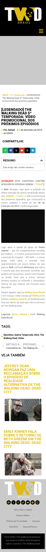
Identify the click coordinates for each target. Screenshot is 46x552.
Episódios (8, 335)
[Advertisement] (23, 60)
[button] (5, 150)
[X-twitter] (13, 502)
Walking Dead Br (18, 299)
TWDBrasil (36, 295)
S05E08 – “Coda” (15, 196)
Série (36, 335)
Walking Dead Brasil (35, 292)
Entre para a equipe (23, 510)
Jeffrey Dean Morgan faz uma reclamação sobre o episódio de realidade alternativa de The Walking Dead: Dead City (22, 379)
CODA (39, 184)
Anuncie (36, 521)
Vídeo (21, 338)
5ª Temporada (17, 95)
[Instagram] (18, 502)
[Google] (37, 502)
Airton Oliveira (19, 314)
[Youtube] (28, 502)
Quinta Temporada (23, 335)
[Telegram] (33, 502)
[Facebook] (9, 502)
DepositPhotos (30, 527)
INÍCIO (5, 95)
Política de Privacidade (16, 521)
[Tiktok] (23, 502)
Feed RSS (13, 527)
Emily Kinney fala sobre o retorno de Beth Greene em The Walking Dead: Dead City (22, 438)
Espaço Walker (23, 515)
